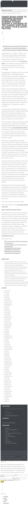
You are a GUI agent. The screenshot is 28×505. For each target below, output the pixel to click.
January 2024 (8, 315)
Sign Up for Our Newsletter (9, 422)
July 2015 (7, 398)
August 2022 (7, 327)
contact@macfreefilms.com (11, 415)
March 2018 (7, 379)
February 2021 (8, 346)
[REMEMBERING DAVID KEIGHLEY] (13, 248)
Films (6, 438)
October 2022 (8, 326)
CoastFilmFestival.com (8, 236)
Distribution (8, 434)
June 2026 (7, 294)
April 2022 (7, 334)
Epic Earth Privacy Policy (11, 443)
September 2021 (8, 337)
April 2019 (7, 371)
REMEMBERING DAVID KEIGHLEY (12, 249)
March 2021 (7, 344)
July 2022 (7, 329)
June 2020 (7, 352)
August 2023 (7, 319)
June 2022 (7, 331)
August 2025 (7, 305)
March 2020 (7, 357)
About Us (7, 428)
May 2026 (7, 295)
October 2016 (8, 393)
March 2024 (7, 314)
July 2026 (7, 292)
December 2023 (8, 317)
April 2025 (7, 309)
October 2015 (8, 394)
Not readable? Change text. (7, 480)
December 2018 (8, 372)
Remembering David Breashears (12, 253)
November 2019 (8, 362)
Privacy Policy (8, 441)
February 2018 (8, 381)
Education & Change (10, 436)
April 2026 (7, 297)
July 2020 (7, 351)
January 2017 (8, 389)
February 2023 (8, 322)
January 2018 (8, 383)
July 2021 (7, 339)
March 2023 (7, 320)
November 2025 (8, 300)
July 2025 (7, 307)
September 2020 (8, 349)
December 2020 (8, 347)
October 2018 (8, 374)
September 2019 (8, 364)
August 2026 (7, 290)
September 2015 (8, 396)
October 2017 (8, 384)
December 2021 (8, 336)
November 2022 (8, 324)
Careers (7, 439)
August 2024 (7, 312)
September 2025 (8, 304)
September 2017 (8, 386)
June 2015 (7, 399)
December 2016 (8, 391)
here (6, 69)
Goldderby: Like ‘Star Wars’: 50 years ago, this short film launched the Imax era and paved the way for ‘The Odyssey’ (16, 273)
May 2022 (7, 332)
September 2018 (8, 376)
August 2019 (7, 366)
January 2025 (8, 310)
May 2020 (7, 354)
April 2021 (7, 342)
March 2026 (7, 299)
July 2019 (7, 367)
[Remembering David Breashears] (13, 251)
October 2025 (8, 302)
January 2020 (8, 361)
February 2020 (8, 359)
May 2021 (7, 341)
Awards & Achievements (11, 429)
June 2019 (7, 369)
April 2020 (7, 356)
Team (6, 431)
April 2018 (7, 377)
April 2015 (7, 401)
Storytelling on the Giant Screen (13, 433)
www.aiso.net (18, 456)
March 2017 (7, 388)
